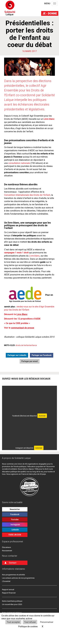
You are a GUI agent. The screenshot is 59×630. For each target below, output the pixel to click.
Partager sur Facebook (41, 355)
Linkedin (15, 530)
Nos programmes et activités (13, 575)
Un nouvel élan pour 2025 (12, 604)
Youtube (15, 519)
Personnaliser (46, 622)
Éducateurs (6, 547)
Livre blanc (34, 255)
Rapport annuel (8, 589)
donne (50, 13)
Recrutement (7, 551)
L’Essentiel (6, 581)
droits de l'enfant (23, 345)
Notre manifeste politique (12, 601)
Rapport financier (9, 593)
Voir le (19, 327)
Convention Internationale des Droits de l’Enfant (27, 194)
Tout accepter (13, 622)
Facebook (14, 514)
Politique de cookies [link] (28, 626)
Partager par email (29, 361)
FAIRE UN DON (15, 535)
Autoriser (42, 416)
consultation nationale (19, 163)
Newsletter (15, 509)
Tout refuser (30, 622)
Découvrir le (15, 314)
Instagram (15, 524)
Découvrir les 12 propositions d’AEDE (22, 318)
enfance (33, 345)
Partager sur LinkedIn (17, 355)
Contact (12, 563)
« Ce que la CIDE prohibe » (17, 323)
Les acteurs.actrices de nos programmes (18, 578)
